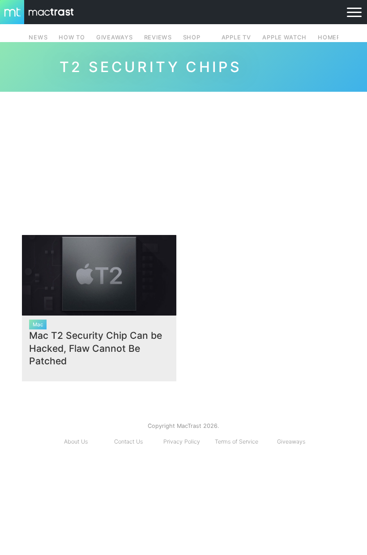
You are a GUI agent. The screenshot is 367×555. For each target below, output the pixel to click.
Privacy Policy (181, 441)
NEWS (38, 37)
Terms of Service (236, 441)
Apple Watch (284, 37)
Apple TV (236, 37)
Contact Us (128, 441)
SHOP (192, 37)
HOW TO (72, 37)
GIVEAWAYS (114, 37)
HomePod (334, 37)
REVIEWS (158, 37)
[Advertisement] (183, 159)
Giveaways (291, 441)
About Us (76, 441)
